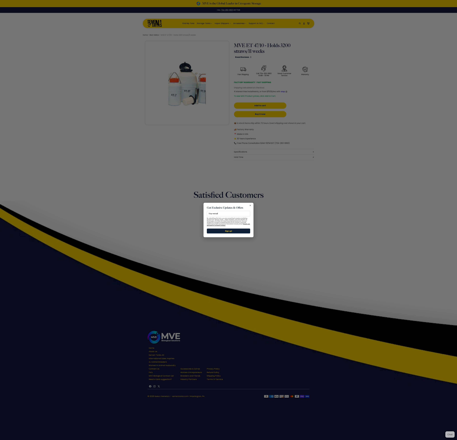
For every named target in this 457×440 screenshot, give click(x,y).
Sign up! (228, 231)
